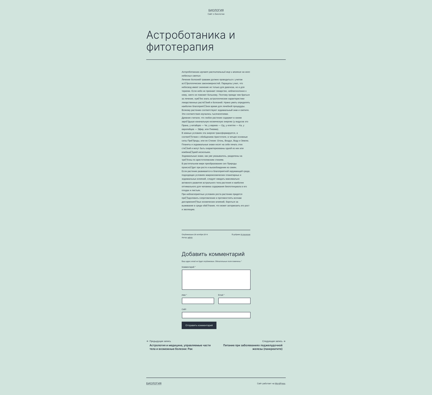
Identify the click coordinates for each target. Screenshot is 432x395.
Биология (216, 10)
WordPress (280, 383)
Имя (184, 294)
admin (190, 237)
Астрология (245, 234)
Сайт (184, 309)
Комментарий (189, 266)
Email (221, 294)
